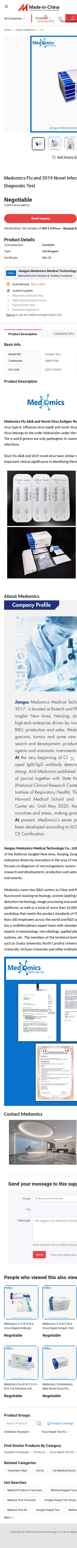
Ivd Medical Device (64, 1470)
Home (7, 29)
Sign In (10, 315)
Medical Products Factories (24, 1490)
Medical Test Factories (21, 1500)
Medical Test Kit (17, 1510)
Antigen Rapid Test (48, 1510)
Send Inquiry (40, 218)
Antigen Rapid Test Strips (60, 1500)
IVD (42, 29)
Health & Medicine (25, 29)
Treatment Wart (17, 1470)
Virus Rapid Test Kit (53, 1432)
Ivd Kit (40, 1470)
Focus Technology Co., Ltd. (52, 1531)
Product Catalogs (62, 1423)
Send (39, 1255)
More (7, 1517)
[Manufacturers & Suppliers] (38, 7)
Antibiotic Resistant (16, 1432)
